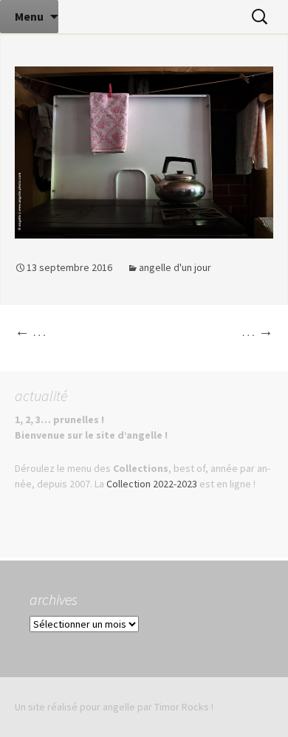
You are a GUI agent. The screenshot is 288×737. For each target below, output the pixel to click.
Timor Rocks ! (183, 706)
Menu (29, 16)
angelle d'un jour (175, 267)
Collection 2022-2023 (151, 483)
